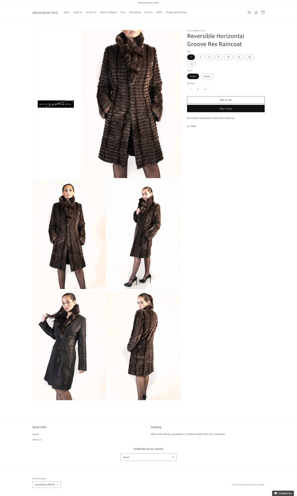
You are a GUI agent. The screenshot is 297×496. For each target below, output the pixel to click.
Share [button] (193, 126)
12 (239, 57)
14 (249, 57)
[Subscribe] (173, 457)
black (193, 76)
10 (228, 57)
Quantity (191, 83)
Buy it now (226, 108)
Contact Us (284, 493)
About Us (37, 440)
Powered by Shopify (257, 484)
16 (191, 64)
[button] (249, 12)
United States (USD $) (44, 484)
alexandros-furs (243, 484)
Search (35, 434)
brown (207, 76)
